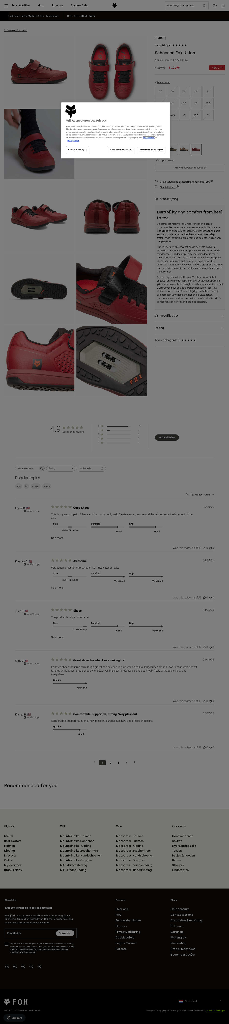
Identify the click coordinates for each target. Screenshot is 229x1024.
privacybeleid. (73, 141)
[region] (115, 130)
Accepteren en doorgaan (151, 149)
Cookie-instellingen (77, 149)
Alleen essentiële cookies (121, 149)
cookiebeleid (149, 138)
